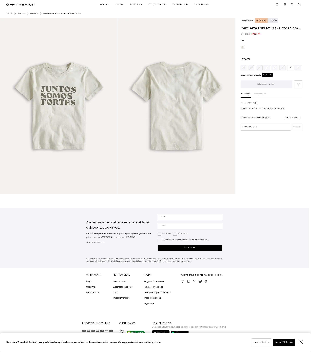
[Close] (301, 342)
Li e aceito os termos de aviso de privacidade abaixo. (185, 240)
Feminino (167, 233)
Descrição (245, 94)
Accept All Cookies (284, 342)
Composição (260, 94)
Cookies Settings (261, 342)
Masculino (182, 233)
